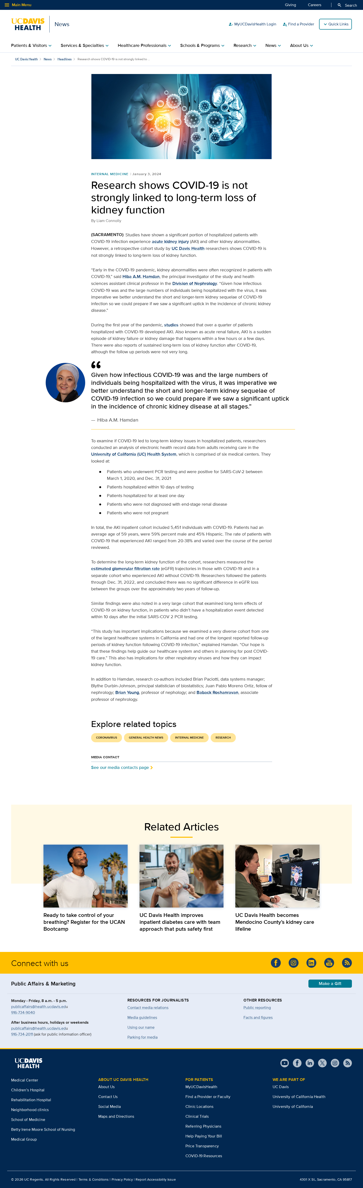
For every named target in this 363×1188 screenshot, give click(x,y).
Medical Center (24, 1080)
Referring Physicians (203, 1126)
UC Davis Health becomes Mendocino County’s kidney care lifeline (274, 922)
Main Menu (17, 4)
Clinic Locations (199, 1106)
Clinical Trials (197, 1116)
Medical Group (24, 1139)
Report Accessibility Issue (156, 1179)
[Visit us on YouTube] (329, 963)
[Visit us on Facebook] (276, 963)
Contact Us (108, 1096)
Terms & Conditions (94, 1179)
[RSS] (347, 963)
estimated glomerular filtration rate (125, 568)
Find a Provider (298, 24)
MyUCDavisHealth (201, 1087)
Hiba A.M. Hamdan (141, 276)
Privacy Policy (122, 1179)
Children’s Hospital (27, 1090)
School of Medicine (28, 1119)
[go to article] (85, 876)
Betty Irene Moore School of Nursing (43, 1129)
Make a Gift (330, 983)
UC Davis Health (26, 59)
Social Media (109, 1106)
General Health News (146, 737)
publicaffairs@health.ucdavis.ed (38, 1006)
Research (223, 737)
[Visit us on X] (320, 1063)
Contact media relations (147, 1007)
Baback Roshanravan (217, 692)
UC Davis (281, 1087)
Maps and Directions (116, 1116)
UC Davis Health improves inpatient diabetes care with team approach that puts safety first (180, 922)
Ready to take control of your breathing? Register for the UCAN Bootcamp (84, 922)
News (48, 59)
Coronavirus (106, 737)
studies (171, 325)
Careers (314, 5)
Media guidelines (142, 1017)
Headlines (65, 59)
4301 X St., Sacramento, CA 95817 (326, 1179)
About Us (106, 1087)
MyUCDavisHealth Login (252, 24)
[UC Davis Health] (28, 1063)
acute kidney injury (170, 241)
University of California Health (299, 1096)
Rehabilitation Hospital (31, 1100)
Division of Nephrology (194, 283)
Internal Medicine (109, 173)
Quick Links (338, 24)
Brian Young (127, 692)
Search (347, 5)
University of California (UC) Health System (133, 454)
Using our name (141, 1027)
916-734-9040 (23, 1012)
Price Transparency (202, 1146)
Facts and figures (258, 1017)
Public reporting (257, 1007)
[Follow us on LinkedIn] (311, 963)
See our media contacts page (120, 767)
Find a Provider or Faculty (207, 1096)
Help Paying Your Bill (203, 1136)
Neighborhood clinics (30, 1110)
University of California (293, 1106)
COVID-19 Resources (203, 1156)
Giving (290, 5)
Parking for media (142, 1037)
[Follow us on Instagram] (294, 963)
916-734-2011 (22, 1034)
